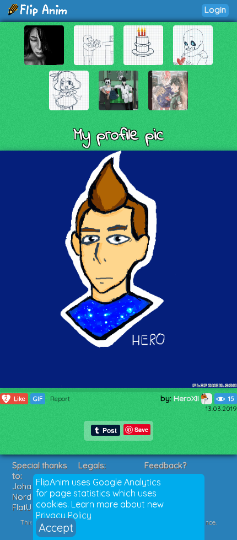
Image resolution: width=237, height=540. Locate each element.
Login (215, 9)
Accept (56, 527)
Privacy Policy (63, 515)
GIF (37, 399)
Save (141, 429)
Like (14, 398)
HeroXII (187, 398)
